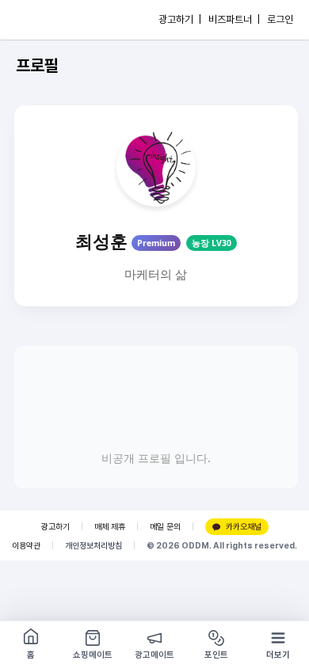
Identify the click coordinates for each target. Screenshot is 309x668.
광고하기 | (179, 19)
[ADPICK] (45, 20)
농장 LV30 (211, 243)
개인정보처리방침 (93, 546)
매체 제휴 (109, 527)
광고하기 (55, 527)
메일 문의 (165, 527)
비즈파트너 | (234, 19)
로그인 (280, 19)
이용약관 (26, 546)
